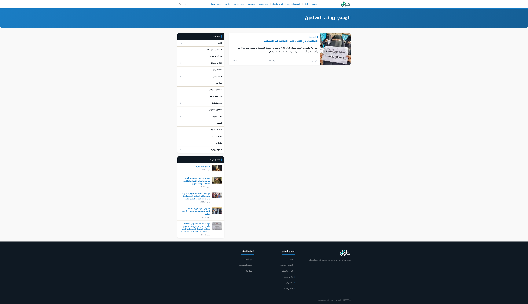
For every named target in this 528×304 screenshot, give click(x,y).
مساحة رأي (217, 136)
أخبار (306, 4)
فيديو (219, 123)
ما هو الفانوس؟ (203, 166)
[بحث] (185, 4)
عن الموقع (248, 259)
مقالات (219, 143)
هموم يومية (216, 149)
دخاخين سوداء (216, 4)
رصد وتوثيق (216, 103)
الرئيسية (315, 4)
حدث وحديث (239, 4)
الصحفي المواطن (293, 4)
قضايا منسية (216, 129)
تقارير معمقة (264, 4)
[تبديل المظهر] (179, 4)
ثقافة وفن (251, 4)
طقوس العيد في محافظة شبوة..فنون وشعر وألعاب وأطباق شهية (196, 211)
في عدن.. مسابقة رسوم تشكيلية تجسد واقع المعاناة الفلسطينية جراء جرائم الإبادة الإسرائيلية (196, 196)
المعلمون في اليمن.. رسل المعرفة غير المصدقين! (290, 41)
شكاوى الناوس (215, 109)
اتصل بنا (249, 271)
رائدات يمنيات (216, 96)
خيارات (227, 4)
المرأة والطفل (277, 4)
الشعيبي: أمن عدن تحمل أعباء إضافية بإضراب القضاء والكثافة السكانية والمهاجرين (196, 181)
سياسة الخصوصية (245, 265)
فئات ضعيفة (216, 116)
